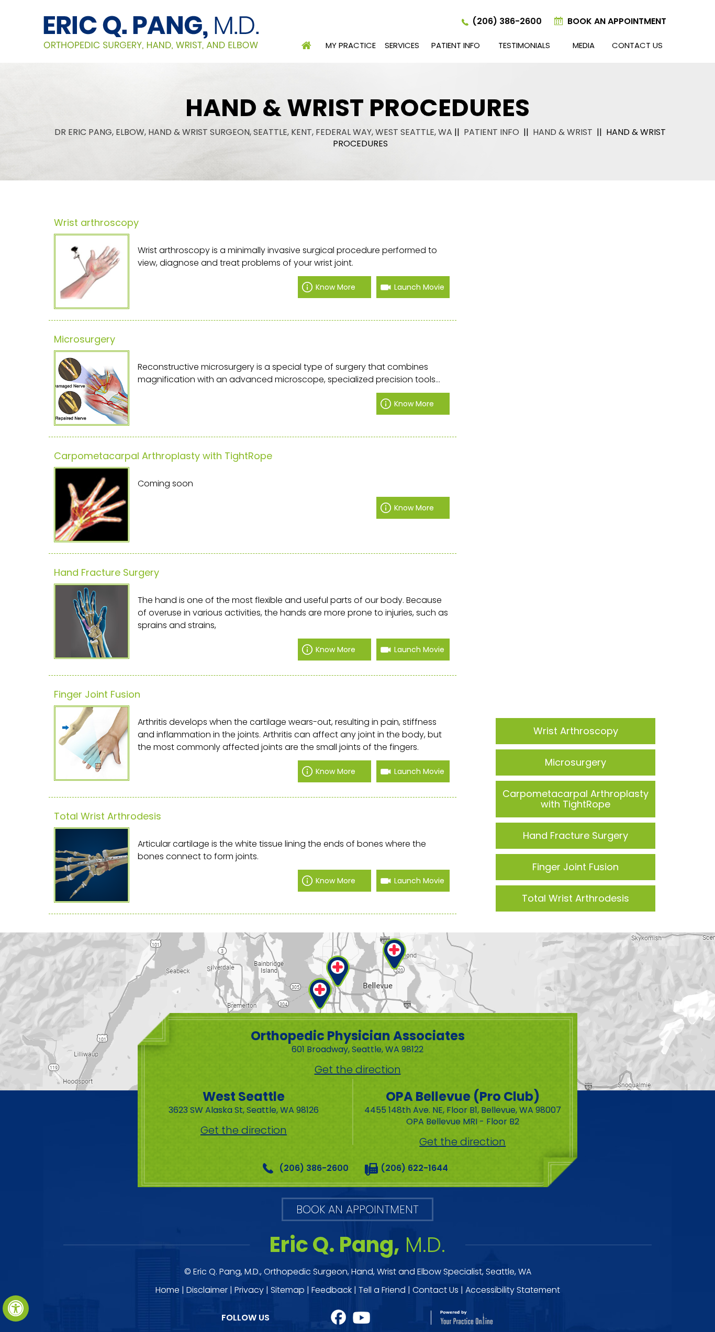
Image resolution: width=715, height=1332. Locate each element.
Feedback (331, 1290)
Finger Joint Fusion (97, 694)
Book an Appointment (616, 21)
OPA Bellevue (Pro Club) (462, 1108)
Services (402, 45)
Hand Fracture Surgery (106, 572)
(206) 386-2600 (507, 21)
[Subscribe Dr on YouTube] (362, 1317)
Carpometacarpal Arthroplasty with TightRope (163, 456)
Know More (335, 287)
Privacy (249, 1290)
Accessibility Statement (512, 1290)
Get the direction (358, 1069)
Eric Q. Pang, (357, 1244)
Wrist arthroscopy (96, 223)
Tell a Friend (382, 1290)
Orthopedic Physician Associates (358, 1041)
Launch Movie (419, 287)
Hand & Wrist (564, 132)
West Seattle (244, 1102)
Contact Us (637, 45)
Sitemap (288, 1290)
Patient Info (455, 45)
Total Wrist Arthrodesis (107, 816)
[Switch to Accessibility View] (16, 1308)
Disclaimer (207, 1290)
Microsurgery (84, 339)
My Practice (351, 45)
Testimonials (524, 45)
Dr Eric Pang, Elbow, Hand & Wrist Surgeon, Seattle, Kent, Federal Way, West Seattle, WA (253, 132)
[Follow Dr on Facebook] (338, 1317)
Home (307, 45)
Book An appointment (357, 1209)
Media (584, 45)
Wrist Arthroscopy (575, 730)
